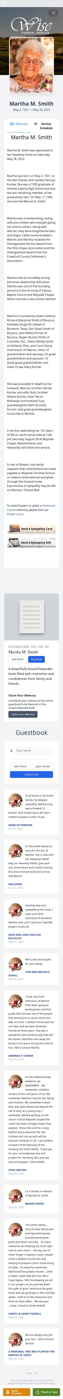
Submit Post (31, 774)
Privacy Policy (21, 1383)
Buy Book (36, 659)
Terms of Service (41, 1383)
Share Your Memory (22, 714)
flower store (15, 514)
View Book (17, 659)
